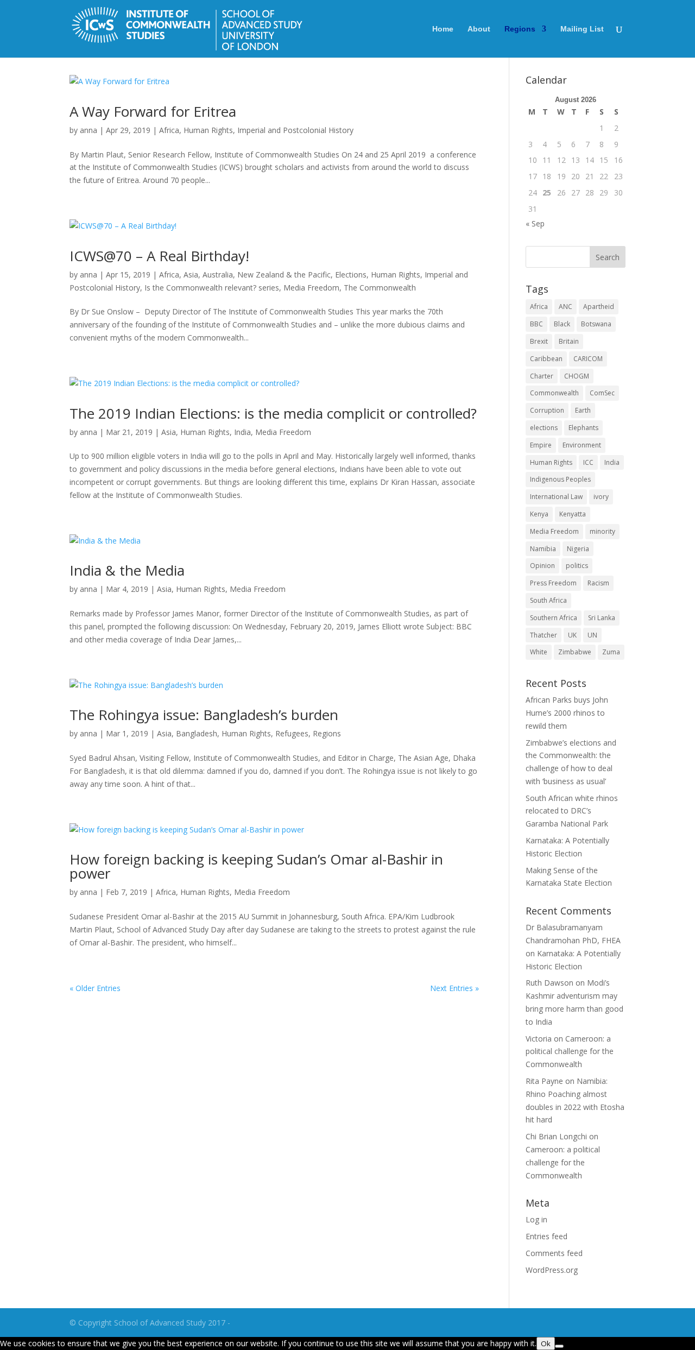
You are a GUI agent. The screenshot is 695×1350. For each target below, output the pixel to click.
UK (572, 635)
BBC (536, 324)
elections (544, 427)
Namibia (543, 548)
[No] (559, 1346)
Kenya (539, 514)
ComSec (602, 393)
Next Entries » (454, 988)
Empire (541, 445)
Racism (598, 583)
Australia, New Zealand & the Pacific (267, 274)
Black (562, 324)
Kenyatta (572, 514)
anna (88, 130)
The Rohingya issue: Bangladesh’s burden (204, 714)
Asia (191, 274)
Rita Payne (544, 1081)
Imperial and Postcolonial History (295, 130)
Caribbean (546, 358)
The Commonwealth (380, 287)
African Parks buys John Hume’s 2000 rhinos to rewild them (567, 713)
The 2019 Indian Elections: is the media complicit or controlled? (273, 413)
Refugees (291, 733)
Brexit (539, 341)
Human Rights (208, 130)
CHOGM (576, 376)
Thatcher (543, 635)
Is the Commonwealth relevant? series (211, 287)
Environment (582, 445)
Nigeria (578, 548)
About (478, 29)
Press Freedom (553, 583)
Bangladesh (196, 733)
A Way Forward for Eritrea (153, 111)
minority (602, 531)
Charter (541, 376)
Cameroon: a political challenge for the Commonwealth (570, 1051)
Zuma (611, 652)
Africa (169, 130)
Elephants (583, 427)
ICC (588, 462)
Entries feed (546, 1236)
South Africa (548, 600)
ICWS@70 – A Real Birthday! (159, 256)
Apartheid (598, 306)
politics (577, 565)
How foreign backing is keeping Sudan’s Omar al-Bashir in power (256, 866)
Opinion (542, 565)
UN (592, 635)
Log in (536, 1219)
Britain (569, 341)
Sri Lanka (601, 617)
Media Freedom (311, 287)
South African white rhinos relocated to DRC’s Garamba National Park (572, 811)
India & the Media (127, 570)
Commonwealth (554, 393)
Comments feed (554, 1253)
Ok (546, 1343)
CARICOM (588, 358)
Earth (583, 410)
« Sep (535, 223)
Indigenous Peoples (560, 479)
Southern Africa (553, 617)
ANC (565, 306)
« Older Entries (95, 988)
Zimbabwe (574, 652)
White (538, 652)
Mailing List (582, 29)
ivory (601, 496)
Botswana (596, 324)
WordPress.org (552, 1270)
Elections (351, 274)
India (242, 432)
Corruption (547, 410)
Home (442, 29)
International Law (556, 496)
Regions (519, 29)
